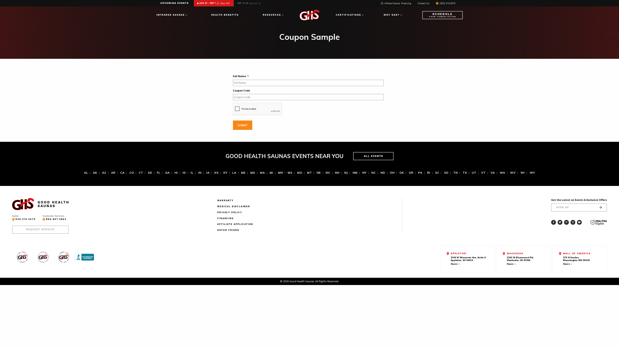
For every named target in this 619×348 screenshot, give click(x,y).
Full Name (241, 76)
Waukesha (515, 253)
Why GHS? (392, 15)
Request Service (40, 229)
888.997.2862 (56, 219)
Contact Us (423, 3)
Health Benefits (225, 15)
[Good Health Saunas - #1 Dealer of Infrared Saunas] (22, 257)
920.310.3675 (25, 219)
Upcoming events (174, 3)
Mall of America (577, 253)
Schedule (442, 15)
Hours (454, 264)
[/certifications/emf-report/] (63, 257)
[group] (213, 3)
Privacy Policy (229, 212)
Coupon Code (241, 90)
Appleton (458, 253)
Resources (272, 15)
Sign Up (562, 207)
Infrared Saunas (170, 15)
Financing (397, 3)
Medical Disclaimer (233, 206)
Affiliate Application (235, 224)
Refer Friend (228, 230)
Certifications (348, 15)
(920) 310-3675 (447, 3)
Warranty (225, 200)
